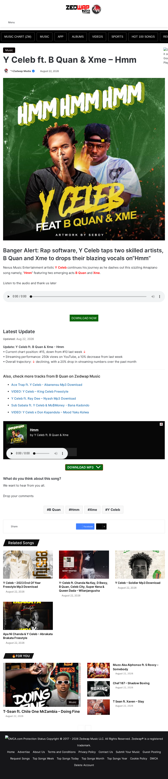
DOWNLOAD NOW (84, 318)
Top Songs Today (68, 758)
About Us (39, 751)
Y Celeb (61, 267)
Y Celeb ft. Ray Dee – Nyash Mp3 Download (43, 398)
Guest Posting (152, 751)
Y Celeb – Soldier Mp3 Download (137, 582)
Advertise (24, 751)
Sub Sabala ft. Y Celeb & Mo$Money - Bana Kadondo (50, 405)
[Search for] (163, 22)
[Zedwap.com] (84, 9)
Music (9, 50)
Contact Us (106, 751)
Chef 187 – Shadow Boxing (131, 683)
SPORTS (117, 36)
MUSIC (44, 36)
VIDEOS (97, 36)
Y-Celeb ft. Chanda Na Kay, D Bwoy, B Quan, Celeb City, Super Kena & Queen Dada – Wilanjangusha (83, 586)
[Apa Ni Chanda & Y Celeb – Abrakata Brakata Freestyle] (28, 616)
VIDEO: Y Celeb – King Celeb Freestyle (39, 391)
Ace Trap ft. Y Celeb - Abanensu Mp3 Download (46, 385)
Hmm (28, 273)
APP (60, 36)
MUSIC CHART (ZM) (17, 36)
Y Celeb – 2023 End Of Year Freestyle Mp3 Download (22, 584)
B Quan (80, 273)
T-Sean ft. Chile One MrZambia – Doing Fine (41, 711)
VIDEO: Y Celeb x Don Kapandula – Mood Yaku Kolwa (50, 412)
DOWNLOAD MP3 (80, 467)
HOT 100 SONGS (143, 36)
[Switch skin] (156, 22)
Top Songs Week (43, 758)
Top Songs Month (93, 758)
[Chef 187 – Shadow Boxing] (98, 689)
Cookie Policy (138, 758)
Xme (96, 273)
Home (11, 751)
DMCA (154, 758)
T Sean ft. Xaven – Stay (128, 701)
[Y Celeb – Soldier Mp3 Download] (140, 565)
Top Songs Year (117, 758)
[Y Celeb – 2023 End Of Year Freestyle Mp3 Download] (28, 565)
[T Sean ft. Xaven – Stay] (98, 707)
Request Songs (20, 758)
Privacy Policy (87, 751)
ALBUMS (78, 36)
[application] (41, 452)
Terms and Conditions (62, 751)
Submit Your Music (128, 751)
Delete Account (84, 765)
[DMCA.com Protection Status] (25, 738)
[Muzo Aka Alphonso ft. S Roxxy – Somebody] (98, 670)
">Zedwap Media (21, 71)
